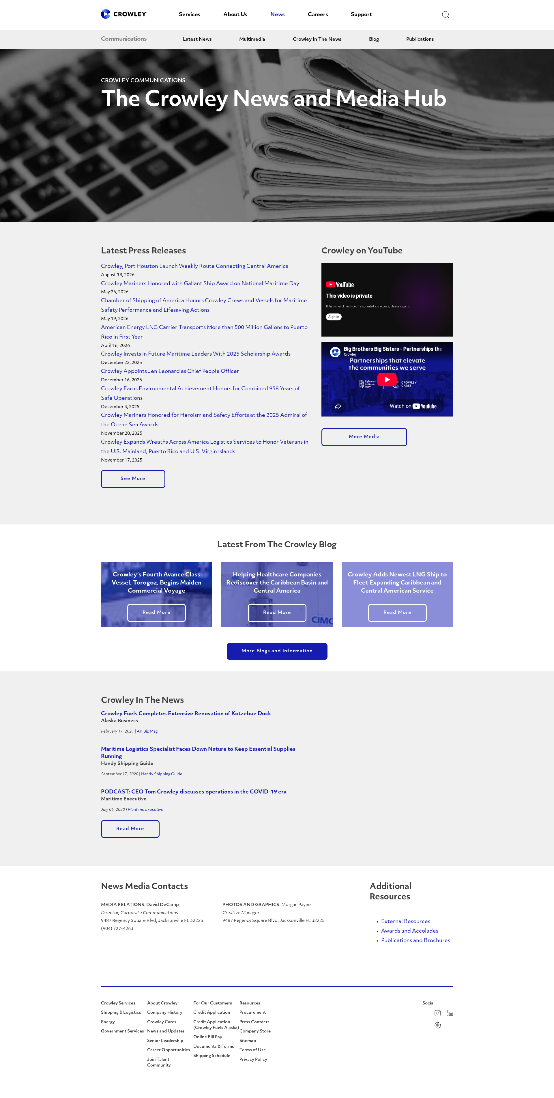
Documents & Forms (213, 1047)
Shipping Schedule (211, 1056)
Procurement (252, 1013)
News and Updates (166, 1031)
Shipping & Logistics (121, 1013)
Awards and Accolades (409, 931)
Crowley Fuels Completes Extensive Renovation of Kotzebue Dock (186, 714)
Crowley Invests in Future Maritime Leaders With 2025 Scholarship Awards (196, 354)
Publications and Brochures (415, 941)
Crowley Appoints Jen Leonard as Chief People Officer (170, 371)
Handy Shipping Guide (161, 774)
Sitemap (247, 1041)
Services (189, 15)
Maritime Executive (145, 810)
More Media (364, 437)
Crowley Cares (161, 1022)
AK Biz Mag (147, 731)
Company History (164, 1013)
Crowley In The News (317, 39)
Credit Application (211, 1013)
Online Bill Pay (207, 1037)
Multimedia (252, 39)
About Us (235, 15)
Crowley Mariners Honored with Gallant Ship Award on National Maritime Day (200, 284)
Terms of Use (252, 1050)
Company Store (255, 1031)
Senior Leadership (165, 1041)
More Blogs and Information (277, 651)
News (277, 15)
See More (133, 479)
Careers (318, 15)
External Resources (405, 922)
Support (361, 15)
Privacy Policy (253, 1060)
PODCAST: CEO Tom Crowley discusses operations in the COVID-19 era (194, 792)
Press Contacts (254, 1022)
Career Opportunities (168, 1050)
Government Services (122, 1031)
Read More (157, 612)
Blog (374, 39)
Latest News (197, 39)
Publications (420, 39)
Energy (108, 1022)
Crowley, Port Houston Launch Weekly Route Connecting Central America (195, 266)
